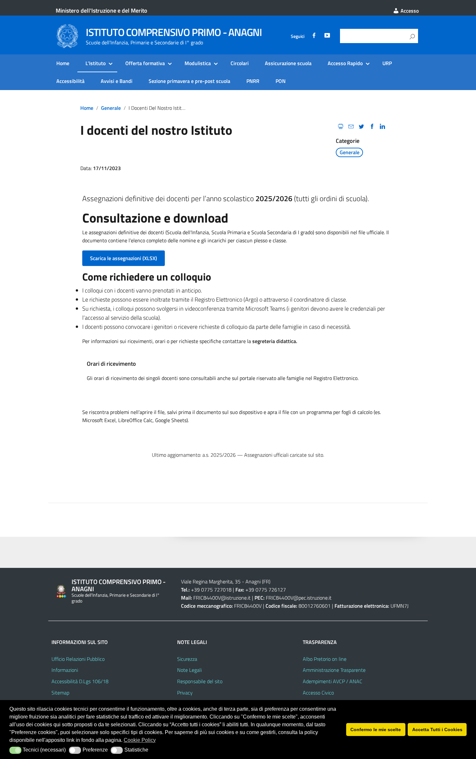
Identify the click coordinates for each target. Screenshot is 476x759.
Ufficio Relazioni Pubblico (78, 659)
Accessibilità (70, 81)
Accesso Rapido (345, 63)
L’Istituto (95, 63)
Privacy (185, 692)
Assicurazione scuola (288, 63)
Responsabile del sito (199, 681)
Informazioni (64, 670)
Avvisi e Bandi (116, 81)
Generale (111, 108)
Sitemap (60, 692)
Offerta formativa (145, 63)
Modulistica (198, 63)
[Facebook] (314, 36)
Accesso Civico (318, 692)
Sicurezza (187, 659)
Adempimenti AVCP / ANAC (332, 681)
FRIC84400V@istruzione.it (222, 598)
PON (281, 81)
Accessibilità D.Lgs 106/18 (79, 681)
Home (62, 63)
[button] (15, 750)
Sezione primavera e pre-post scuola (189, 81)
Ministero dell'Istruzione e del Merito (101, 10)
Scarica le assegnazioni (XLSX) (123, 258)
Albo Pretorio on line (324, 659)
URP (387, 63)
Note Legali (189, 670)
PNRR (252, 81)
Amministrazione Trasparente (334, 670)
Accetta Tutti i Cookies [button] (437, 729)
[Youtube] (327, 36)
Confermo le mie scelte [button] (375, 729)
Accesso (409, 11)
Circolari (240, 63)
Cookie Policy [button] (140, 740)
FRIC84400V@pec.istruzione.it (299, 598)
